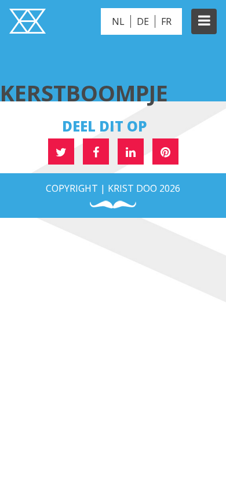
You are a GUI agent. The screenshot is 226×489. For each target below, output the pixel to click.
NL (118, 21)
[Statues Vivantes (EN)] (27, 23)
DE (143, 21)
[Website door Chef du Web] (113, 204)
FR (166, 21)
